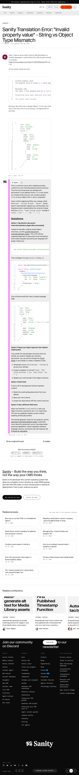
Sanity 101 (26, 660)
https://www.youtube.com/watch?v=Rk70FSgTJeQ (27, 62)
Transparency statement (65, 675)
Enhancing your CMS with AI (29, 708)
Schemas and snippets (30, 680)
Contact (43, 657)
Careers (43, 673)
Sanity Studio (7, 657)
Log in (41, 7)
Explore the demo (32, 497)
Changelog (44, 677)
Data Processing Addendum (66, 665)
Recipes (48, 13)
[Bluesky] (15, 765)
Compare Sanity (27, 715)
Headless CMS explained (26, 687)
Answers (5, 23)
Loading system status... (45, 770)
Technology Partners (48, 686)
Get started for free (12, 497)
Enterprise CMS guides (27, 699)
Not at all (16, 453)
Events (43, 670)
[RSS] (22, 765)
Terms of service (66, 660)
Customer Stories (47, 680)
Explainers (26, 695)
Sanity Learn (26, 664)
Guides (12, 13)
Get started (66, 7)
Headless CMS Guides (29, 703)
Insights (5, 680)
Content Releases (9, 677)
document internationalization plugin (24, 422)
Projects (40, 13)
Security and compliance (65, 680)
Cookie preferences (67, 693)
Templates (30, 13)
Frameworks (26, 673)
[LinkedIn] (11, 765)
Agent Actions (7, 696)
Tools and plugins (29, 667)
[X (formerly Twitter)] (19, 765)
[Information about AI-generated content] (21, 182)
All (5, 13)
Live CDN (5, 690)
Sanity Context (8, 664)
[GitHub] (3, 765)
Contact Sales (53, 7)
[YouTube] (7, 765)
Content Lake (7, 686)
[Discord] (26, 765)
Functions (6, 693)
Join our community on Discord (17, 644)
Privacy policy (65, 657)
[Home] (6, 7)
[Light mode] (67, 771)
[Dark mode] (75, 771)
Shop (42, 667)
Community (58, 13)
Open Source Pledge (67, 690)
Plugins (20, 13)
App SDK (5, 683)
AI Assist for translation (19, 431)
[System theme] (71, 771)
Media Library (7, 660)
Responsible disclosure (64, 686)
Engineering (45, 664)
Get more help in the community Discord (63, 512)
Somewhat (26, 453)
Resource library (28, 692)
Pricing (24, 722)
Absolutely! (37, 453)
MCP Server (6, 673)
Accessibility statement (65, 670)
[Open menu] (75, 7)
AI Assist (6, 699)
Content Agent (7, 670)
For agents (26, 725)
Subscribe (50, 642)
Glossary (25, 718)
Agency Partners (47, 683)
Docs (23, 657)
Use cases (6, 703)
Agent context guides (30, 712)
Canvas (4, 667)
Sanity (6, 471)
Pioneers (25, 670)
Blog (42, 660)
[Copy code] (49, 79)
